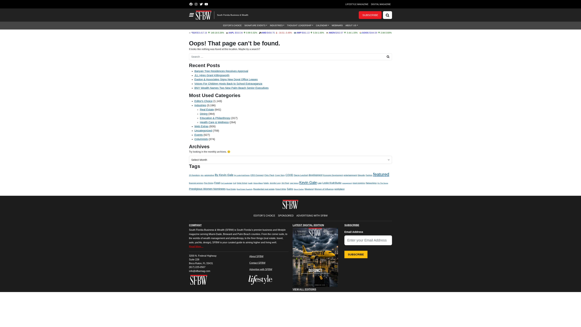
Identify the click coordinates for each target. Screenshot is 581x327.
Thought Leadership (299, 25)
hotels (266, 183)
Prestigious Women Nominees (207, 188)
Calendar (321, 25)
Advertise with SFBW (260, 269)
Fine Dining (208, 183)
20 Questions (194, 175)
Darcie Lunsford (301, 175)
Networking (371, 183)
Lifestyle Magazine (356, 4)
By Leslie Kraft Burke (242, 175)
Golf (234, 183)
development (315, 175)
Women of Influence (324, 189)
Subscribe (370, 15)
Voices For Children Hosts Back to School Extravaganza (228, 83)
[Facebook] (191, 4)
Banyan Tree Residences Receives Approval (221, 71)
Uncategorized (203, 130)
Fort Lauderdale (226, 183)
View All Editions (304, 289)
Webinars (337, 25)
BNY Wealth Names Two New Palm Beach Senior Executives (231, 87)
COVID (289, 175)
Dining (204, 113)
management (347, 183)
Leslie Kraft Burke (331, 183)
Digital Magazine (381, 4)
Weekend (309, 189)
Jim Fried (285, 183)
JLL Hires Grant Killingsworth (211, 75)
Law (320, 183)
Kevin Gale (308, 182)
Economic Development (333, 175)
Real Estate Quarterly (245, 189)
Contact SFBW (257, 262)
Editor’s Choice (232, 25)
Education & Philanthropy (215, 118)
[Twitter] (201, 4)
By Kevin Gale (224, 175)
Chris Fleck (269, 175)
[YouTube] (206, 4)
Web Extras (201, 126)
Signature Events (254, 25)
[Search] (387, 15)
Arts (202, 175)
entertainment (350, 175)
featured (381, 174)
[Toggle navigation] (191, 15)
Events (198, 134)
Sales (290, 189)
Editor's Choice (203, 101)
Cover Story (280, 175)
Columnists (201, 139)
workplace (339, 189)
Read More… (196, 246)
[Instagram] (196, 4)
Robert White (280, 189)
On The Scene (382, 183)
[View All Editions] (315, 257)
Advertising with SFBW (312, 215)
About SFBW (256, 256)
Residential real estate (264, 189)
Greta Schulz (242, 183)
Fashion (369, 175)
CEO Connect (257, 175)
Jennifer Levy (275, 183)
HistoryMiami (258, 183)
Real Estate (207, 109)
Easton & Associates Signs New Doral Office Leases (226, 79)
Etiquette (361, 175)
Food (217, 183)
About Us (350, 25)
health (250, 183)
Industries (276, 25)
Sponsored (286, 215)
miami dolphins (359, 183)
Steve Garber (299, 189)
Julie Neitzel (294, 183)
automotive (209, 175)
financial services (196, 183)
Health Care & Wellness (214, 122)
